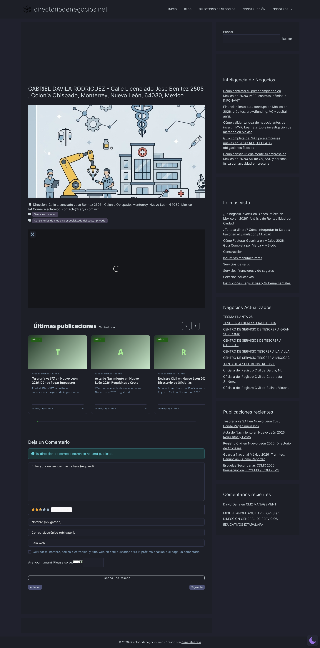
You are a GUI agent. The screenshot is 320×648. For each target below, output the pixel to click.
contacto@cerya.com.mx (80, 209)
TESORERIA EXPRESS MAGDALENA (249, 323)
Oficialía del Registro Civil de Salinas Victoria (256, 388)
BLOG (187, 9)
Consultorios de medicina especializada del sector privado (70, 220)
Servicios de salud (45, 214)
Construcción (233, 252)
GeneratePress (191, 642)
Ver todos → (107, 327)
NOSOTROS (280, 9)
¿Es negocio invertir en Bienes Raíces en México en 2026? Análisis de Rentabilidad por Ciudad (257, 218)
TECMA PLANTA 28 (238, 317)
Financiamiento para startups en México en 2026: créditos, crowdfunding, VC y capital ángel (255, 111)
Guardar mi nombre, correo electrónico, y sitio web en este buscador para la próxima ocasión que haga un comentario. (116, 552)
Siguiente (197, 587)
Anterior (35, 587)
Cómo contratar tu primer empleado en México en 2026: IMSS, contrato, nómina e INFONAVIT (254, 95)
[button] (45, 151)
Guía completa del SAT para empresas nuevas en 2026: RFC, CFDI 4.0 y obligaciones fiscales (251, 143)
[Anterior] (186, 326)
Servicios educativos (238, 277)
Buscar (228, 32)
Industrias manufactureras (242, 258)
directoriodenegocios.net (71, 9)
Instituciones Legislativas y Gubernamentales (257, 283)
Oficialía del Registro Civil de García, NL (252, 370)
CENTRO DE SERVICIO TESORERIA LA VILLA (256, 351)
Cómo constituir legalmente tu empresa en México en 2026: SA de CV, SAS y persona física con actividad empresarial (255, 158)
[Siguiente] (195, 326)
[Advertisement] (116, 57)
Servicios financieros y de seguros (248, 270)
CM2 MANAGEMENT (261, 504)
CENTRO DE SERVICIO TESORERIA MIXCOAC (256, 358)
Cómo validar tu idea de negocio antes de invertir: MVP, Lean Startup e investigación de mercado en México (257, 127)
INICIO (172, 9)
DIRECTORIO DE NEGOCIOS (217, 9)
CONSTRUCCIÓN (254, 9)
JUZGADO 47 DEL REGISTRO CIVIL (249, 364)
